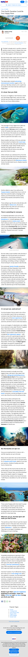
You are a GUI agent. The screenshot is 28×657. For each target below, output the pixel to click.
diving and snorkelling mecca (16, 375)
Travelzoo (4, 2)
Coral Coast (22, 142)
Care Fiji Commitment (12, 564)
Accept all (14, 649)
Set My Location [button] (14, 621)
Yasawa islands (5, 192)
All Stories (5, 9)
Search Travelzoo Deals (14, 5)
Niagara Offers (13, 614)
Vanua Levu (13, 205)
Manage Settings (14, 654)
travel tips (8, 595)
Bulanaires (8, 527)
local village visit (16, 573)
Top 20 (11, 609)
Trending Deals (13, 611)
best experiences (17, 318)
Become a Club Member (14, 632)
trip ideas (18, 595)
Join (22, 1)
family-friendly (14, 266)
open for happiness (19, 592)
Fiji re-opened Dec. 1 (5, 41)
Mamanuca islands (21, 160)
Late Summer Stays (14, 612)
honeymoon (4, 219)
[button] (2, 601)
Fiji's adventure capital (14, 334)
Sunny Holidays (13, 615)
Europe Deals (13, 617)
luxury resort (16, 221)
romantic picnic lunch (10, 461)
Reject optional (14, 652)
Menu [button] (26, 2)
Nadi (7, 127)
